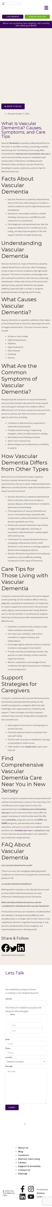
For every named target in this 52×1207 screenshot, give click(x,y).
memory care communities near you (32, 153)
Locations (23, 1155)
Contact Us (24, 1170)
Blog (20, 1151)
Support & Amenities (29, 1166)
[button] (46, 8)
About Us (23, 1148)
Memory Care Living (29, 1159)
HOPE (40, 819)
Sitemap (22, 1173)
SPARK (4, 823)
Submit (12, 1107)
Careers (22, 1162)
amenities (11, 819)
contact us (39, 830)
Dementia (13, 143)
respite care (30, 746)
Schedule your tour (23, 830)
